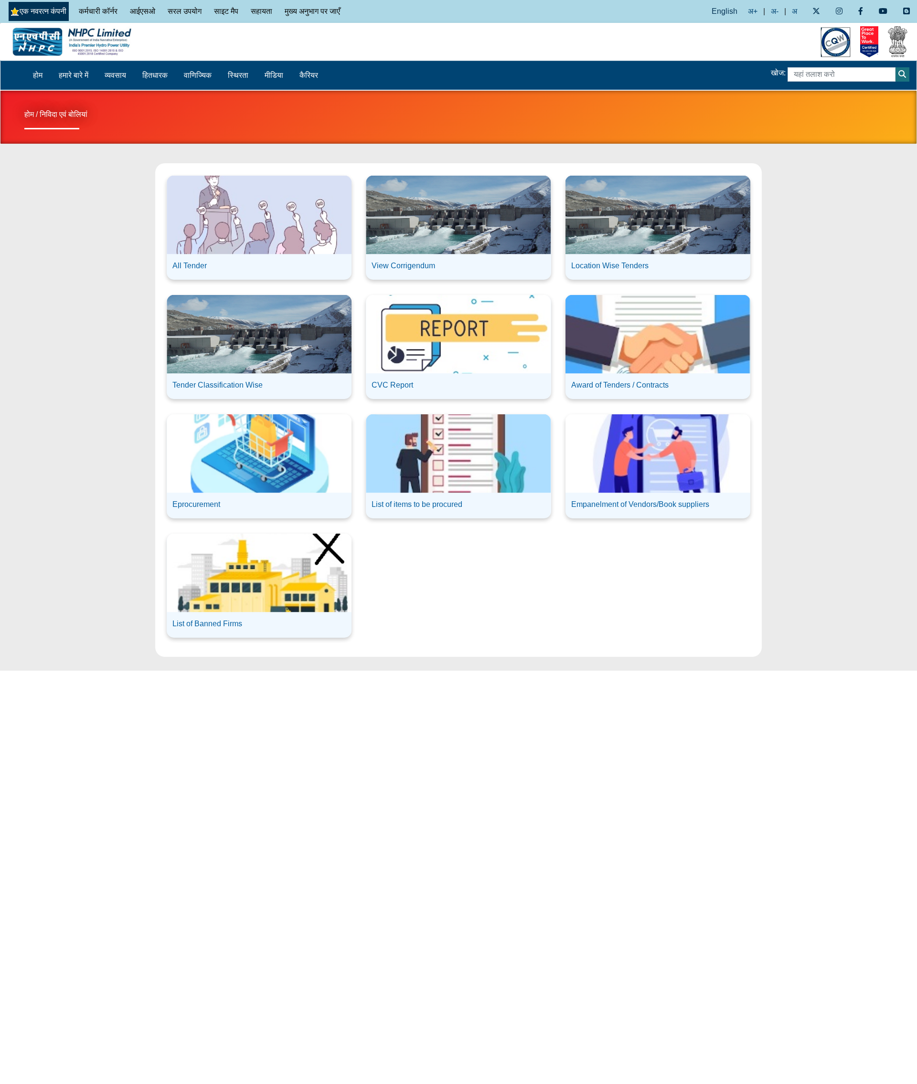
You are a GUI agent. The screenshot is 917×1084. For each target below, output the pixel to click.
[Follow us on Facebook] (860, 11)
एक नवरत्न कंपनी (43, 11)
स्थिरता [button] (238, 75)
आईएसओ (142, 11)
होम (38, 75)
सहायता (261, 11)
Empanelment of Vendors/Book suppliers (640, 504)
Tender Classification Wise (217, 385)
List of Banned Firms (207, 624)
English (724, 11)
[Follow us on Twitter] (816, 11)
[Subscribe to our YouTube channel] (883, 11)
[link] (259, 224)
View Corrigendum (403, 266)
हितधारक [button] (155, 75)
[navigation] (114, 42)
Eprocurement (196, 504)
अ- (774, 11)
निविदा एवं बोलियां (63, 114)
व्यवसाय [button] (115, 75)
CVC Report (392, 385)
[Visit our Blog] (907, 11)
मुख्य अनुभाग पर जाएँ (312, 11)
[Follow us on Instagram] (839, 11)
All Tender (189, 266)
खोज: (778, 73)
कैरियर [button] (308, 75)
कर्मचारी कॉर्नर (98, 11)
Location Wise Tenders (610, 266)
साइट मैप (226, 11)
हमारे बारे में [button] (73, 75)
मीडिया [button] (274, 75)
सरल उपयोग (185, 11)
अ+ (752, 11)
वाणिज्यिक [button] (198, 75)
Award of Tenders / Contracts (620, 385)
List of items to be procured (417, 504)
